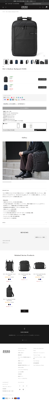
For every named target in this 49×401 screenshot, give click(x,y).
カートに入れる (43, 79)
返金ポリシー (21, 376)
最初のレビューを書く (40, 237)
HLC (3, 66)
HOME (4, 11)
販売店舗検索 (36, 363)
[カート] (45, 7)
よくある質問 (21, 372)
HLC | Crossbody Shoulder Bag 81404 (9, 300)
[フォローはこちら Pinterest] (27, 386)
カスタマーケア (21, 350)
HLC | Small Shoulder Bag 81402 (24, 274)
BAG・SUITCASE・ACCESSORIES (12, 3)
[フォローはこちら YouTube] (20, 389)
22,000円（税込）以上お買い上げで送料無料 (24, 1)
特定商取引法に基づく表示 (8, 391)
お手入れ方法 (21, 367)
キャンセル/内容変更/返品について (24, 358)
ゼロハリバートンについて (38, 352)
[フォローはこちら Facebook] (20, 386)
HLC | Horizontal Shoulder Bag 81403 (40, 274)
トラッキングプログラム (23, 369)
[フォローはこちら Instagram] (23, 386)
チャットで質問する (24, 108)
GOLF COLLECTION (37, 3)
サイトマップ (5, 384)
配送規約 (20, 355)
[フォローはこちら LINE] (23, 389)
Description (6, 190)
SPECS (4, 222)
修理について (21, 360)
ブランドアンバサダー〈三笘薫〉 (39, 358)
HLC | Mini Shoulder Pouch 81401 (9, 274)
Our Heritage (36, 360)
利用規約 (20, 374)
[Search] (5, 7)
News (34, 350)
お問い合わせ (21, 352)
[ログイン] (40, 7)
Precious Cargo (36, 355)
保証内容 (20, 363)
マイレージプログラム (22, 378)
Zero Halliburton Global (38, 365)
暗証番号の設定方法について (24, 365)
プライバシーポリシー (7, 386)
